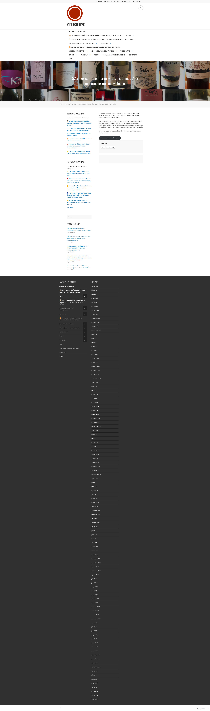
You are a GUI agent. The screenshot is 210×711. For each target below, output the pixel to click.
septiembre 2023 (96, 426)
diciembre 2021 (95, 510)
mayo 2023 (94, 442)
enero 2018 (94, 699)
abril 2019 (94, 639)
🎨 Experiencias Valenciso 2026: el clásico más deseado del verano (94, 47)
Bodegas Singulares (76, 51)
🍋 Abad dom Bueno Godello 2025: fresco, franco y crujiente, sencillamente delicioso (79, 202)
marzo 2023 (94, 450)
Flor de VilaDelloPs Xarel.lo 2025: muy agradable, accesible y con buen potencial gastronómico (77, 248)
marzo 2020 (94, 595)
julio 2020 (94, 579)
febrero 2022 (95, 502)
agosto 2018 (94, 671)
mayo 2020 (94, 587)
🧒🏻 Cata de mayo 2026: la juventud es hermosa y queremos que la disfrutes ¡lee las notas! (79, 123)
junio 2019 (94, 631)
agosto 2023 (95, 430)
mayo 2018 (94, 683)
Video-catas (125, 51)
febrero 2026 (95, 310)
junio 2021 (94, 534)
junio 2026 (94, 294)
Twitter (131, 1)
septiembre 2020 (96, 571)
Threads (123, 1)
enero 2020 (94, 603)
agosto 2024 (95, 382)
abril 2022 (94, 494)
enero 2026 (94, 314)
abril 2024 (94, 398)
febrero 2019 (94, 647)
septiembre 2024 (96, 378)
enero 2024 (94, 410)
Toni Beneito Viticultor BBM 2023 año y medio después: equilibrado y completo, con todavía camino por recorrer (79, 258)
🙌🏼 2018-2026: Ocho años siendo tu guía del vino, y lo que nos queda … (95, 35)
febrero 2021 (94, 551)
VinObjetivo (76, 24)
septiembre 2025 (96, 330)
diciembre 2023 (95, 414)
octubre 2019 (95, 615)
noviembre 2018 (95, 659)
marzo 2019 (94, 643)
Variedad (84, 55)
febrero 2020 (95, 599)
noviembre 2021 (95, 514)
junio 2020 (94, 583)
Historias (104, 43)
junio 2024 (94, 390)
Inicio (61, 104)
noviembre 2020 (96, 563)
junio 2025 (94, 342)
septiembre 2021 (95, 522)
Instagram (108, 1)
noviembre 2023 (95, 418)
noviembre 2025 (95, 322)
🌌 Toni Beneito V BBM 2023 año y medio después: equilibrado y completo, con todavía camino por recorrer (79, 195)
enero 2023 (94, 458)
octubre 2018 (95, 663)
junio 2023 (94, 438)
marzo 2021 (94, 547)
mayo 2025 (94, 346)
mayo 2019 (94, 635)
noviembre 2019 (95, 611)
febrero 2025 (95, 358)
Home (71, 59)
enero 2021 (94, 555)
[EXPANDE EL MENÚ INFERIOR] (85, 296)
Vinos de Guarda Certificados (102, 51)
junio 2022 (94, 486)
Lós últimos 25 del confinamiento (110, 138)
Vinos (128, 35)
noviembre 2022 (95, 466)
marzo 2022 (94, 498)
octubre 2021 (95, 518)
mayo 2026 (94, 298)
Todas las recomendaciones (114, 55)
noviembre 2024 (95, 370)
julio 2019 (94, 627)
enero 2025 (94, 362)
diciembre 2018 (95, 655)
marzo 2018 (94, 691)
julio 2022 (94, 482)
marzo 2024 (94, 402)
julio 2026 (94, 290)
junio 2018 (94, 679)
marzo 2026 (94, 306)
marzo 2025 (94, 354)
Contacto (133, 55)
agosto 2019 (94, 623)
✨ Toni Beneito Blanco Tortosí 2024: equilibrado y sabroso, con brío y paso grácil (101, 39)
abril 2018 (94, 687)
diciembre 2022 (95, 462)
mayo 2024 (94, 394)
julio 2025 (94, 338)
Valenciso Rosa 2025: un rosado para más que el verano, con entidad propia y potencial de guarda (78, 238)
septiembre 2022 (96, 474)
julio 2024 (94, 386)
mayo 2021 (94, 538)
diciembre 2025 (95, 318)
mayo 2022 (94, 490)
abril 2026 (94, 302)
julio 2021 (94, 530)
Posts (96, 55)
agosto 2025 (95, 334)
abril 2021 (94, 542)
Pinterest (139, 1)
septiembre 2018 (96, 667)
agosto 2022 (94, 478)
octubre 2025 (95, 326)
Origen (71, 55)
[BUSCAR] (140, 7)
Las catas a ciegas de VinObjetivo (81, 43)
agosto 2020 (95, 575)
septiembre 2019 (96, 619)
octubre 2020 (95, 567)
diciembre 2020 (95, 559)
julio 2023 (94, 434)
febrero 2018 (94, 695)
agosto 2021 (94, 526)
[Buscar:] (79, 217)
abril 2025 (94, 350)
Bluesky (116, 1)
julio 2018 (94, 675)
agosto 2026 (95, 286)
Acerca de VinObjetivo (77, 31)
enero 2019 (94, 651)
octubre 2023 (95, 422)
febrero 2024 (95, 406)
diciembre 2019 (95, 607)
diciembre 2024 (95, 366)
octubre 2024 (95, 374)
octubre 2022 (95, 470)
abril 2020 (94, 591)
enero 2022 (94, 506)
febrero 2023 (95, 454)
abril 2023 (94, 446)
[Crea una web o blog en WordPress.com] (60, 708)
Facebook (99, 1)
